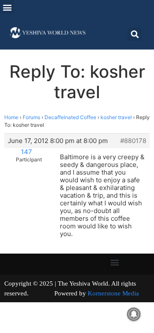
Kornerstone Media (113, 293)
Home (11, 117)
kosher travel (116, 117)
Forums (31, 117)
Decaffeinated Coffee (70, 117)
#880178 (133, 141)
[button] (7, 7)
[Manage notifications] (134, 314)
